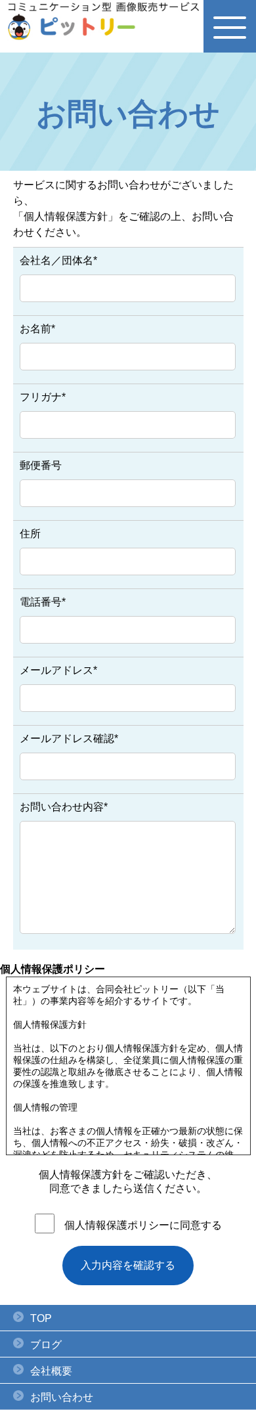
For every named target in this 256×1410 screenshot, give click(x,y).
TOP (41, 1318)
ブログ (46, 1344)
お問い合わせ (61, 1397)
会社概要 (51, 1371)
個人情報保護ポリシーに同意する (143, 1225)
